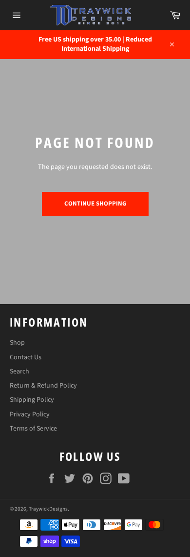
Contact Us (25, 357)
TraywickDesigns (48, 509)
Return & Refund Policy (43, 386)
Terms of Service (33, 428)
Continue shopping (95, 203)
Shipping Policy (32, 400)
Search (19, 371)
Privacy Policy (30, 414)
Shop (17, 343)
